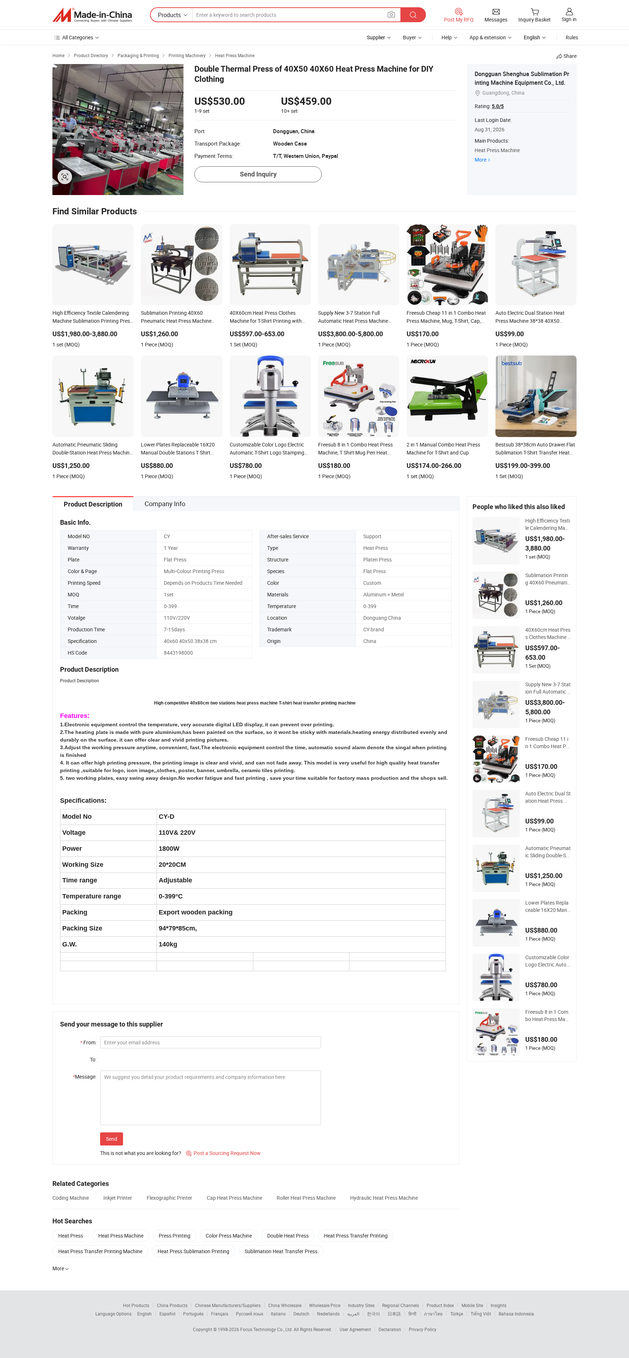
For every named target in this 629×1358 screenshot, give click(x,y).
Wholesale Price (324, 1305)
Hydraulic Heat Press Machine (384, 1197)
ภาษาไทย (433, 1314)
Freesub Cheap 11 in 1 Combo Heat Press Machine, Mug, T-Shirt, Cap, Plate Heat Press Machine (547, 742)
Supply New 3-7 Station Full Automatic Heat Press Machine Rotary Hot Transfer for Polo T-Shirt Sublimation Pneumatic (548, 688)
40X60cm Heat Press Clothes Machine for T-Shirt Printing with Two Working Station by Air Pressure (547, 633)
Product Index (440, 1305)
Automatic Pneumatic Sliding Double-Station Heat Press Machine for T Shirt (548, 852)
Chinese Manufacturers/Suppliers (228, 1305)
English (144, 1314)
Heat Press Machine (120, 1235)
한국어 (373, 1314)
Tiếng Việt (481, 1314)
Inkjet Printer (117, 1197)
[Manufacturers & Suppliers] (92, 15)
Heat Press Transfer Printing (356, 1235)
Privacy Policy (422, 1329)
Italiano (278, 1314)
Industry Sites (361, 1305)
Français (219, 1314)
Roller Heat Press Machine (306, 1197)
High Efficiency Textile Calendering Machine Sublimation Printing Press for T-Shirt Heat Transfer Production (548, 524)
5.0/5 (498, 106)
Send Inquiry (258, 174)
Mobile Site (472, 1305)
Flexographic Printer (169, 1197)
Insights (498, 1305)
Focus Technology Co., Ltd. (267, 1329)
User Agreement (355, 1329)
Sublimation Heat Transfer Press (281, 1251)
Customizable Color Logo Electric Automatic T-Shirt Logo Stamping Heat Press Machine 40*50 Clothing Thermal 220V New (548, 961)
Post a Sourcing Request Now (223, 1152)
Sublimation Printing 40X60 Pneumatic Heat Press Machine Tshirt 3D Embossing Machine (547, 579)
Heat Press (70, 1235)
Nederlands (328, 1314)
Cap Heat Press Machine (234, 1197)
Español (167, 1314)
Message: (84, 1076)
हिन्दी (412, 1314)
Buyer (409, 37)
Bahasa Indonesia (516, 1314)
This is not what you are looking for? (140, 1152)
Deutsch (301, 1314)
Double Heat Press (288, 1235)
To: (93, 1059)
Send (111, 1138)
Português (193, 1314)
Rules (572, 37)
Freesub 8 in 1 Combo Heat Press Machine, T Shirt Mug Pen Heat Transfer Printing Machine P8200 (548, 1015)
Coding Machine (70, 1197)
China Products (172, 1305)
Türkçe (456, 1314)
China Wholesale (284, 1305)
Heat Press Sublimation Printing (193, 1251)
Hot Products (136, 1305)
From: (88, 1042)
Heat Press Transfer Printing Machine (100, 1251)
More (480, 159)
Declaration (390, 1329)
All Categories (77, 37)
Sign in (569, 19)
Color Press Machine (229, 1235)
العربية (353, 1314)
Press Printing (174, 1235)
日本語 (394, 1314)
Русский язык (249, 1314)
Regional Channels (400, 1305)
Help (447, 37)
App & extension (488, 37)
